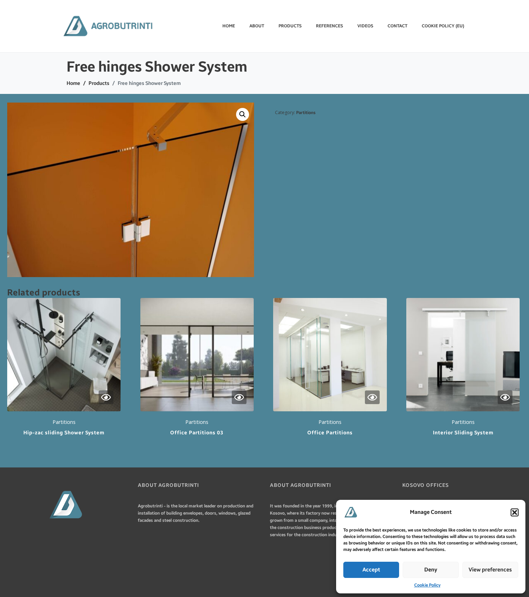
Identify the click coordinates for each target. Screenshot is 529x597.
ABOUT (256, 25)
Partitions (306, 112)
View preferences (490, 569)
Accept (371, 569)
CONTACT (397, 25)
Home (228, 25)
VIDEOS (365, 25)
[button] (514, 512)
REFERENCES (329, 25)
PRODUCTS (290, 25)
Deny (430, 569)
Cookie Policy (427, 585)
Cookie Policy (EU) (443, 25)
